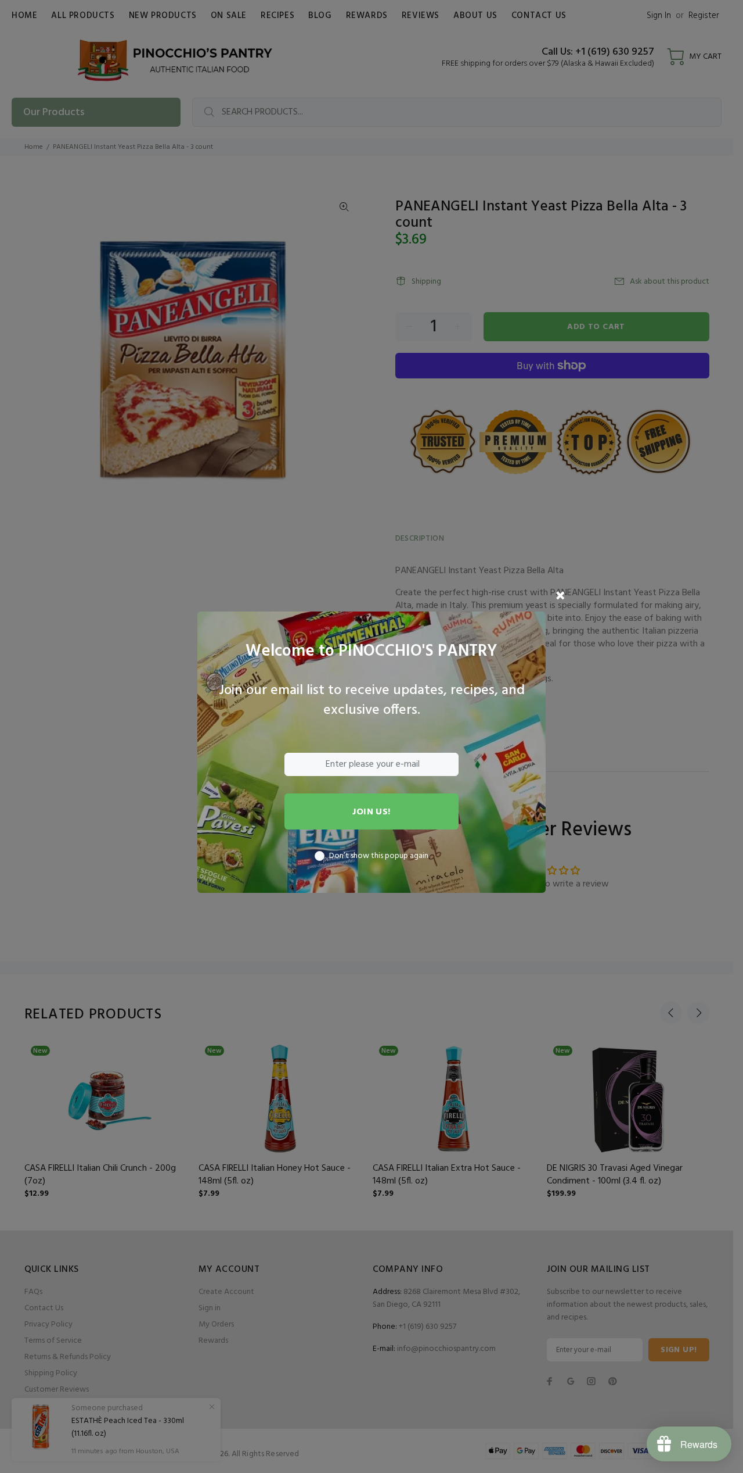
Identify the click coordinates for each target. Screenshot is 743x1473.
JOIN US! (371, 812)
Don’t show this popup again (378, 856)
